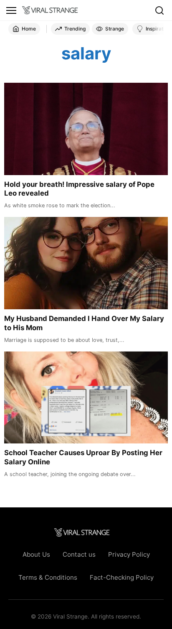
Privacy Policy (129, 554)
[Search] (159, 10)
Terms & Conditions (47, 577)
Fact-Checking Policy (122, 577)
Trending (75, 28)
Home (29, 28)
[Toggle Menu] (11, 10)
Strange (114, 28)
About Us (36, 554)
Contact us (79, 554)
